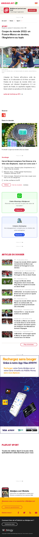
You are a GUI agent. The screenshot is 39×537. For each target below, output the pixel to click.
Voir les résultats (17, 185)
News (11, 20)
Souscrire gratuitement (12, 507)
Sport (18, 20)
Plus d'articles (29, 344)
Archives (25, 185)
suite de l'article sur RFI (12, 94)
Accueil (4, 20)
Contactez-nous (10, 524)
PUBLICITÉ (19, 17)
